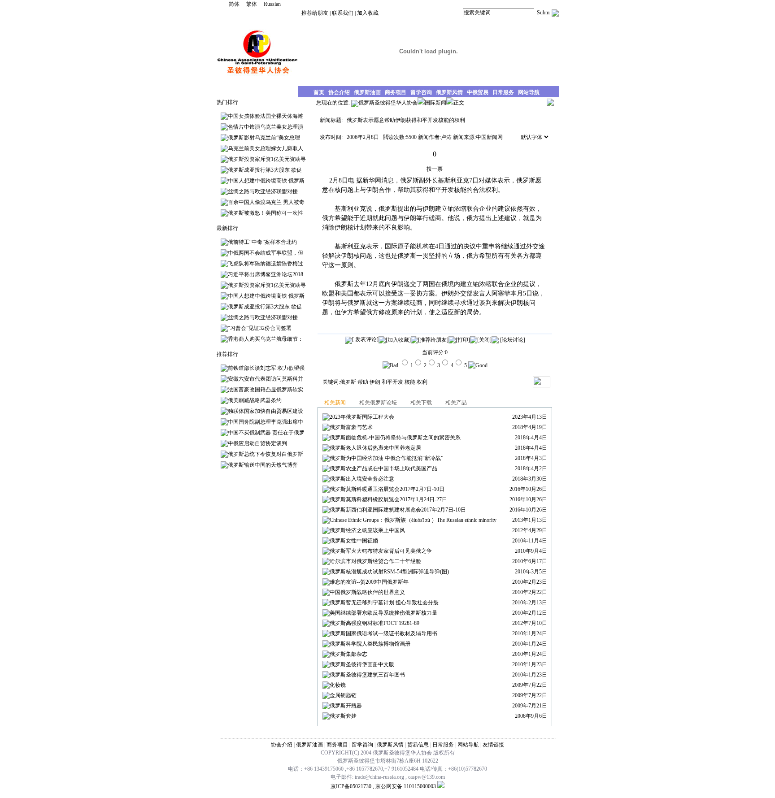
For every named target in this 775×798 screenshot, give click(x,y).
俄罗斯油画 (309, 745)
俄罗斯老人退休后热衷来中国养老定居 (375, 448)
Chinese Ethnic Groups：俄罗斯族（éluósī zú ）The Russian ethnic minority (413, 520)
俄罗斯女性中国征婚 (354, 541)
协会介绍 (281, 745)
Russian (272, 4)
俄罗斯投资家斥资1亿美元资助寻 (267, 159)
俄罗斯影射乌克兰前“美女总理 (264, 137)
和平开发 (392, 382)
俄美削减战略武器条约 (255, 400)
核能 (410, 382)
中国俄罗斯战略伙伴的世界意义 (367, 592)
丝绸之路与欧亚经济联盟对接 (263, 191)
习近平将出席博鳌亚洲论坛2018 (265, 274)
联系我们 (342, 13)
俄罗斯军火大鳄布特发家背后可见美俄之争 (381, 551)
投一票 (435, 169)
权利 (422, 382)
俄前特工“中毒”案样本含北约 (262, 242)
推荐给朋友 (314, 13)
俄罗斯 (348, 382)
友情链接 (493, 745)
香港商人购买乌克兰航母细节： (265, 339)
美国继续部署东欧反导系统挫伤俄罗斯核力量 (383, 613)
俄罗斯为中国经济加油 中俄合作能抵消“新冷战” (386, 458)
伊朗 (375, 382)
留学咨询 (362, 745)
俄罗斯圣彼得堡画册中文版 (362, 664)
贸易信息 (418, 745)
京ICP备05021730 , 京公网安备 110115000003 (383, 786)
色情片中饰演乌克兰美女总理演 (265, 127)
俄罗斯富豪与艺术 (351, 427)
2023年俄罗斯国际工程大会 (362, 417)
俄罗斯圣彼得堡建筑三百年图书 (367, 675)
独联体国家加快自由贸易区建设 (265, 411)
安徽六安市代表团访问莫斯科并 (265, 379)
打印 (462, 340)
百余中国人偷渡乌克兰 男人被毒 (266, 202)
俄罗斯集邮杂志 (348, 654)
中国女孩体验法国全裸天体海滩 (265, 116)
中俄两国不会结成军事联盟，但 (265, 253)
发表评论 (365, 339)
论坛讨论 (512, 340)
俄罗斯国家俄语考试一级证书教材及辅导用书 (383, 633)
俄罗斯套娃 (343, 716)
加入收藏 (368, 13)
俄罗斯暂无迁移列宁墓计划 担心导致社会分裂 (384, 602)
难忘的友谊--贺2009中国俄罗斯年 (369, 582)
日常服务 (443, 745)
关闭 (484, 340)
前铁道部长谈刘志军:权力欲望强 (266, 368)
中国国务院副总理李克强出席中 (265, 422)
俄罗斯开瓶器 (346, 706)
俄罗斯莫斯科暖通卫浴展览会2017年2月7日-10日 (387, 489)
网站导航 (468, 745)
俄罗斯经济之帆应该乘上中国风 (367, 530)
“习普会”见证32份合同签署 (260, 328)
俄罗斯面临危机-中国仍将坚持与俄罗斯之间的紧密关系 (395, 437)
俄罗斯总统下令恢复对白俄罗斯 (265, 454)
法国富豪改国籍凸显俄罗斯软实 (265, 389)
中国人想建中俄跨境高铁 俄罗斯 (266, 181)
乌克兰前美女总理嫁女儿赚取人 (265, 148)
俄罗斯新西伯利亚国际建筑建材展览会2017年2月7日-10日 (398, 510)
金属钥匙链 (343, 695)
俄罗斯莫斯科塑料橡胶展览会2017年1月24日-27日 (388, 499)
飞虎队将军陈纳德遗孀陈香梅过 (265, 263)
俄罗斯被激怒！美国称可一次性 (265, 213)
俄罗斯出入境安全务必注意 (362, 479)
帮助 (362, 382)
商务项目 (337, 745)
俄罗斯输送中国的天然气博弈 (263, 465)
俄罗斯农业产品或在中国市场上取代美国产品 (383, 468)
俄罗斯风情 (390, 745)
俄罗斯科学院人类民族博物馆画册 (370, 644)
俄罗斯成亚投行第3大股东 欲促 (265, 170)
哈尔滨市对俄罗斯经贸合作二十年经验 (375, 561)
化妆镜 (338, 685)
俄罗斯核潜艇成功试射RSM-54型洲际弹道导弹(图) (389, 571)
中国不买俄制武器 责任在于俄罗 (266, 432)
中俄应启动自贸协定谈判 (257, 443)
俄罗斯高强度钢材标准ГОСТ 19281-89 (374, 623)
